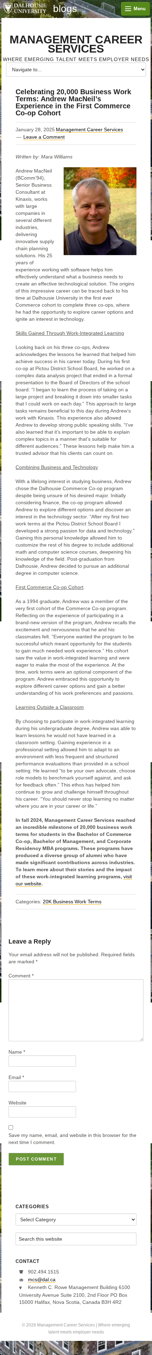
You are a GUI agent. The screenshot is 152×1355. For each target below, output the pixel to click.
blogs (65, 8)
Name (16, 1052)
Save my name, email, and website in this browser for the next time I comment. (72, 1138)
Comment (21, 975)
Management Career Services (76, 44)
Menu (140, 8)
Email (16, 1077)
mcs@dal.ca (41, 1279)
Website (17, 1103)
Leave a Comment (44, 137)
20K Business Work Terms (72, 901)
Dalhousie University (24, 9)
